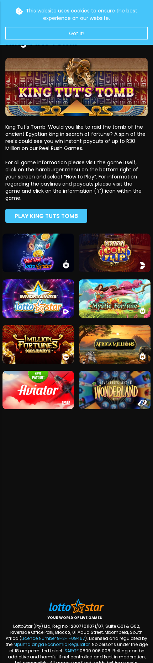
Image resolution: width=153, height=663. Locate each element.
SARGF (71, 651)
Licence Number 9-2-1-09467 (53, 638)
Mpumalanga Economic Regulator (52, 644)
